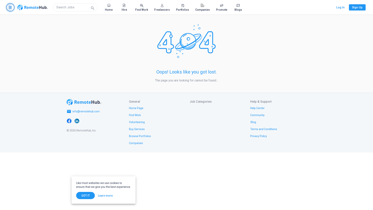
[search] (75, 7)
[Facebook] (69, 121)
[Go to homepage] (32, 7)
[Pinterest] (100, 121)
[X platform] (85, 121)
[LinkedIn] (77, 121)
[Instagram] (92, 121)
